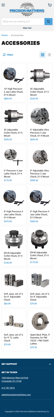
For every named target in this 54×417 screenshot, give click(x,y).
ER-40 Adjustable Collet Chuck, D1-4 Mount (13, 256)
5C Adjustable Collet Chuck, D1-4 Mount (39, 92)
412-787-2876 (8, 388)
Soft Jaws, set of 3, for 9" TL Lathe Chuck (13, 337)
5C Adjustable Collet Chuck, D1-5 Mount (13, 132)
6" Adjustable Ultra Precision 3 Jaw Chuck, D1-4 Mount (39, 132)
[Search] (48, 21)
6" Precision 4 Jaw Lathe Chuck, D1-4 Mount (13, 173)
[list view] (49, 54)
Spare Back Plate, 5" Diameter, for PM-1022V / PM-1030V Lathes (40, 339)
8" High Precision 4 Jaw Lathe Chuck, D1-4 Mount (13, 214)
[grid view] (42, 54)
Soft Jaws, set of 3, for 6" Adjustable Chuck (13, 297)
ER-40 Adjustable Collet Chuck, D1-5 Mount (39, 255)
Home (5, 35)
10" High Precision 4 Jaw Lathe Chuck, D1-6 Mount (13, 92)
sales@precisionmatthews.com (16, 394)
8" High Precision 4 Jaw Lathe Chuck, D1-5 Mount (39, 214)
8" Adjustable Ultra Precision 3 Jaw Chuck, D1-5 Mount (39, 173)
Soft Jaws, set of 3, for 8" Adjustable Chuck (39, 297)
